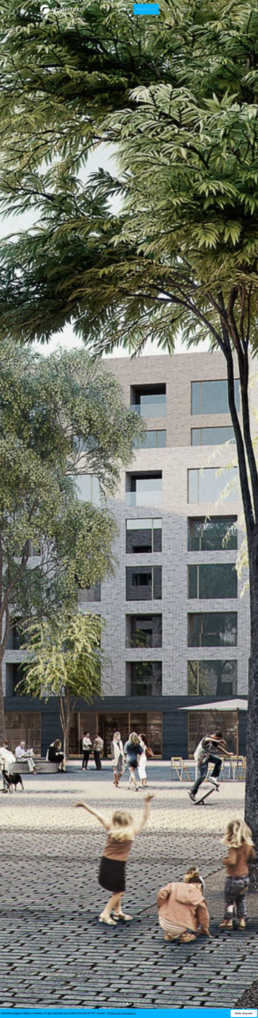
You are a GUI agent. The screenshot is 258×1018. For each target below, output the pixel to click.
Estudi (167, 9)
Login (202, 9)
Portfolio (124, 9)
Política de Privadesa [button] (121, 1013)
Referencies (146, 9)
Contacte (184, 9)
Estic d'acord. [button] (244, 1013)
